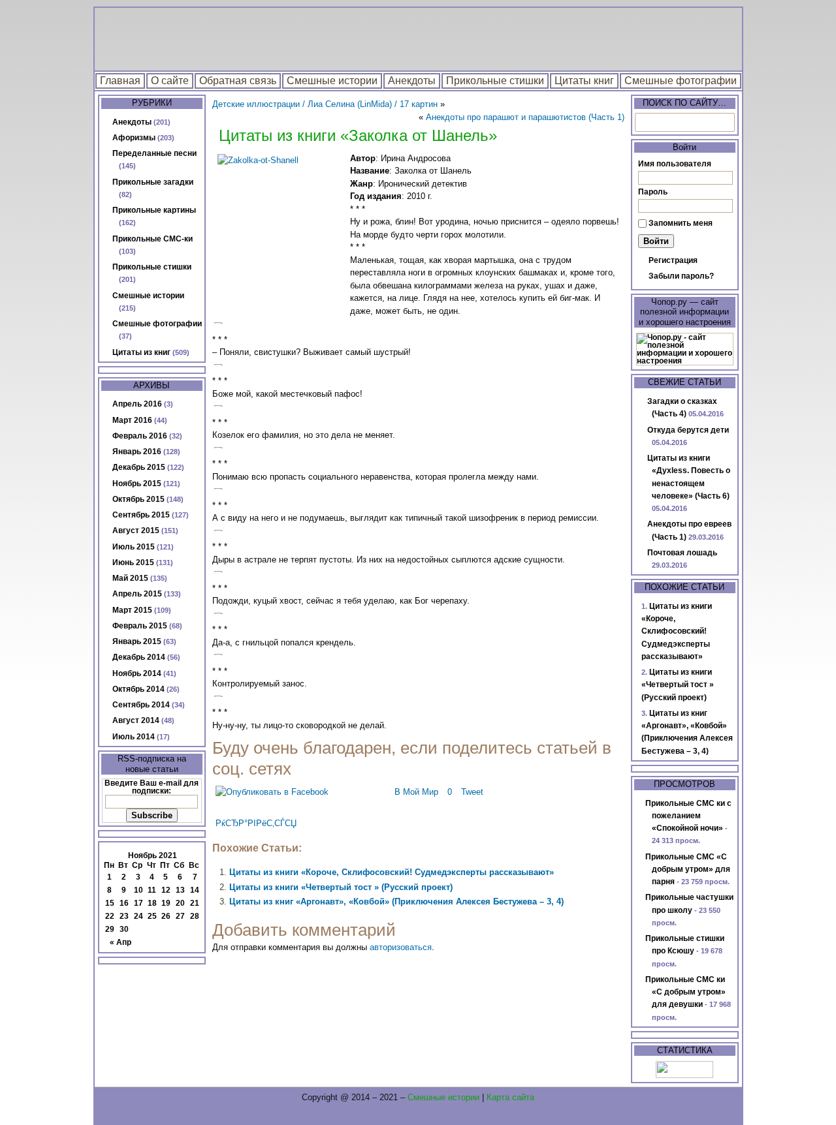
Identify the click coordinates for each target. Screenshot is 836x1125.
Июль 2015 (133, 546)
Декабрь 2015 (138, 467)
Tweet (472, 792)
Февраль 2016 (139, 435)
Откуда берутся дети (688, 430)
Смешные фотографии (680, 80)
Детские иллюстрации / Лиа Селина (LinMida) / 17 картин (325, 104)
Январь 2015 (136, 641)
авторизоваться (401, 947)
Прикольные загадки (152, 182)
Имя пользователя (674, 164)
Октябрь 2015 (138, 499)
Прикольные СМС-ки (152, 238)
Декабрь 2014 (138, 657)
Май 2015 (130, 578)
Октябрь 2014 (138, 689)
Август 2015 (135, 530)
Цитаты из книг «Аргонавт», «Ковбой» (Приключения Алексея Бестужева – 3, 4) (396, 901)
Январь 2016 (136, 451)
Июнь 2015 (133, 562)
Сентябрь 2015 (141, 514)
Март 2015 (132, 610)
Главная (120, 80)
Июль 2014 (133, 736)
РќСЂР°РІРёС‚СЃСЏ (256, 823)
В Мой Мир (416, 792)
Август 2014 (135, 720)
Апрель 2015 (137, 593)
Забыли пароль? (681, 276)
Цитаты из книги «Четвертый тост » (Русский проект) (341, 887)
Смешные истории (332, 80)
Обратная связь (237, 80)
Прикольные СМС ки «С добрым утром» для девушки (685, 992)
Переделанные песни (154, 153)
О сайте (170, 80)
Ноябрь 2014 (136, 673)
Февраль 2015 (139, 625)
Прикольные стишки (495, 80)
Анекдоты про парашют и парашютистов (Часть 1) (525, 117)
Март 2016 (132, 420)
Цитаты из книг (141, 352)
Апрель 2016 (137, 403)
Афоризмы (133, 137)
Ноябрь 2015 (136, 483)
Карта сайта (510, 1097)
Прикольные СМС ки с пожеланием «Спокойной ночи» (688, 816)
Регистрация (673, 260)
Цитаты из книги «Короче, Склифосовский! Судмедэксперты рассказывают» (391, 872)
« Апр (120, 942)
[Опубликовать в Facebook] (272, 792)
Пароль (652, 192)
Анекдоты (412, 80)
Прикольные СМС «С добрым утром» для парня (687, 869)
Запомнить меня (681, 223)
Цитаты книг (584, 80)
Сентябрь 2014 (141, 704)
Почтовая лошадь (682, 552)
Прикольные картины (154, 210)
